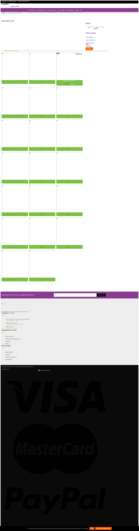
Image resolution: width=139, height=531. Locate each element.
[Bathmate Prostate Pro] (69, 66)
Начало (3, 12)
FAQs (4, 3)
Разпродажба (70, 10)
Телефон (20, 1)
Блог (81, 10)
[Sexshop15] (5, 4)
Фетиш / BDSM (61, 10)
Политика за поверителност (103, 528)
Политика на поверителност (13, 338)
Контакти (8, 341)
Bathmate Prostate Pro (69, 81)
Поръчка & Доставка (11, 357)
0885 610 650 (26, 1)
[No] (137, 528)
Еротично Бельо (51, 10)
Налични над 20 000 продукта (9, 1)
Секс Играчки (32, 10)
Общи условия (9, 336)
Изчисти (89, 48)
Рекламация (9, 359)
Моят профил (11, 3)
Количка (8, 354)
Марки (76, 10)
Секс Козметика (41, 10)
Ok (92, 528)
